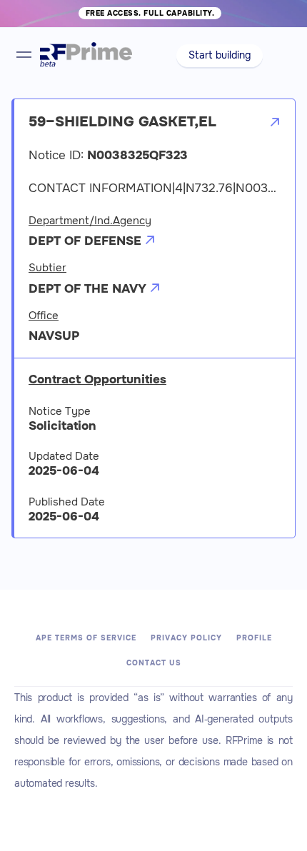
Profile (254, 638)
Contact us (153, 663)
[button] (219, 55)
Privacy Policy (186, 638)
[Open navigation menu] (24, 54)
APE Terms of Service (86, 638)
